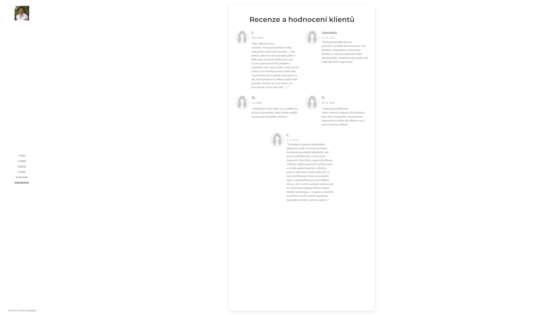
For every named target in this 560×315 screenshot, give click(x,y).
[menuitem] (22, 156)
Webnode (31, 310)
